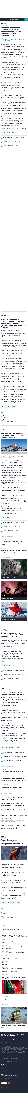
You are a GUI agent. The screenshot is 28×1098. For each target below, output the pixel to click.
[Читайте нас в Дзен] (2, 1078)
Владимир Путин (6, 223)
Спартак (8, 747)
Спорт (3, 688)
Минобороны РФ (6, 665)
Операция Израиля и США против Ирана (13, 1025)
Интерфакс (14, 20)
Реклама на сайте (4, 1035)
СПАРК (2, 1063)
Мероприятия (12, 1035)
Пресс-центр (16, 1034)
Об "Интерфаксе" (9, 1034)
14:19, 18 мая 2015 (4, 25)
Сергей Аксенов (6, 132)
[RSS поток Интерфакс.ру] (8, 1078)
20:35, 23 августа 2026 (6, 630)
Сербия (9, 517)
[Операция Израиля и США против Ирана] (14, 1023)
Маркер (2, 1066)
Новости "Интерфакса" (5, 1071)
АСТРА (2, 1068)
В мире (3, 429)
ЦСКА (18, 747)
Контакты (3, 1034)
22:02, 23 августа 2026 (6, 689)
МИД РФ (13, 406)
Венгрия (12, 902)
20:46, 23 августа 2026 (6, 431)
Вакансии (22, 1034)
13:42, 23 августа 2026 (6, 156)
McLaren (18, 902)
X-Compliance (3, 1064)
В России (4, 24)
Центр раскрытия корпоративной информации (9, 1075)
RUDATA (2, 1074)
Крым (12, 132)
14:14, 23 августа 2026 (5, 317)
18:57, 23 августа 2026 (6, 837)
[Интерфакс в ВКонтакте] (6, 1078)
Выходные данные (5, 1087)
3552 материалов (5, 1027)
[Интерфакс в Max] (11, 1078)
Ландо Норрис (5, 902)
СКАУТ (2, 1065)
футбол (13, 747)
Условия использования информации (8, 1086)
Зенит (3, 747)
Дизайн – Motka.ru (4, 1088)
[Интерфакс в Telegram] (4, 1078)
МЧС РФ (4, 517)
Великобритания (6, 406)
